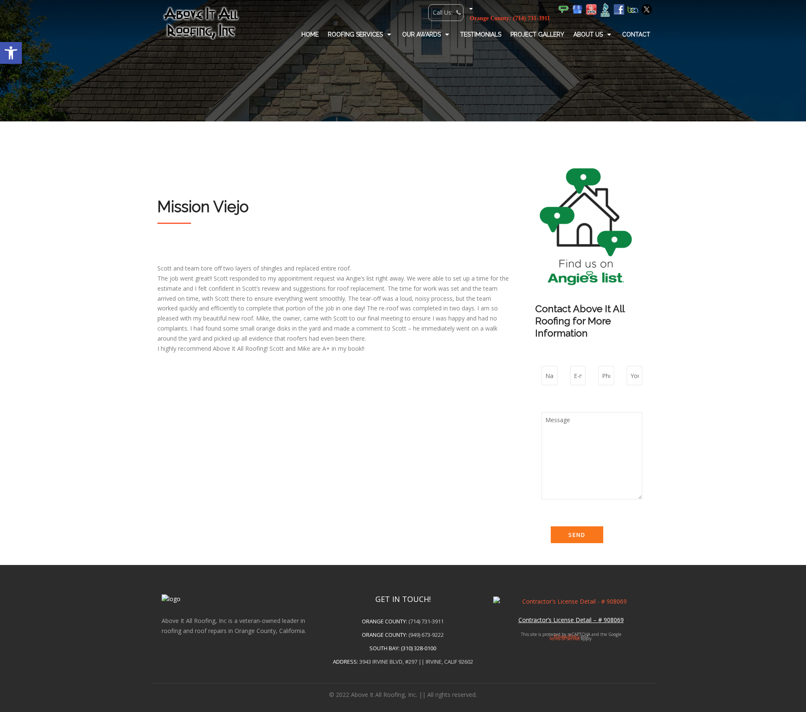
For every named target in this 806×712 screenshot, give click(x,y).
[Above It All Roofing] (201, 23)
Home (310, 34)
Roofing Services (355, 34)
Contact (636, 34)
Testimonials (480, 34)
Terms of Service (564, 638)
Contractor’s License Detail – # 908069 (571, 620)
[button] (11, 53)
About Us (588, 34)
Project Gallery (537, 34)
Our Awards (421, 34)
